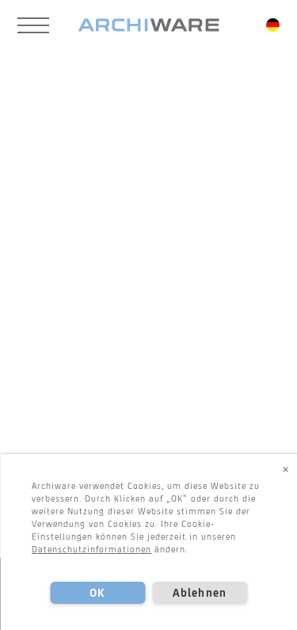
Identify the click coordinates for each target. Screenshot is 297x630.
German (273, 25)
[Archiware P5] (148, 25)
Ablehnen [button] (200, 592)
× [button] (286, 468)
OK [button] (97, 592)
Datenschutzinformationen (91, 549)
